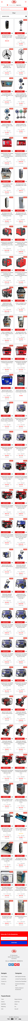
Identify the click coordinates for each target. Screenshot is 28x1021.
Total (2, 999)
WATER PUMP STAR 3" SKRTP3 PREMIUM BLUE (7, 391)
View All (16, 1009)
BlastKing (3, 1006)
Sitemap (3, 983)
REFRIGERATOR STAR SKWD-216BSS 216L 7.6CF (21, 333)
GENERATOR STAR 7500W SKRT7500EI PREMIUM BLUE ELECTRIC (7, 626)
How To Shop (4, 976)
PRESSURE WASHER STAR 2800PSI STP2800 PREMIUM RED (21, 742)
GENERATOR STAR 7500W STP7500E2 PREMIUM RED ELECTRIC (21, 507)
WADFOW (3, 1004)
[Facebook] (9, 964)
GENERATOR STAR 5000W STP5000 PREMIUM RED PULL (7, 363)
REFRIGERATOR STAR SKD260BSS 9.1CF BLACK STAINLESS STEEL (7, 214)
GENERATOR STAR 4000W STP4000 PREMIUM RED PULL (7, 507)
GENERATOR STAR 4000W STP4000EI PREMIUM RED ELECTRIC (7, 536)
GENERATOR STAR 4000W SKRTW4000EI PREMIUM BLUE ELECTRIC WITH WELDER (21, 536)
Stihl (2, 1009)
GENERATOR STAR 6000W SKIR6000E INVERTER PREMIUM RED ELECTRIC (7, 244)
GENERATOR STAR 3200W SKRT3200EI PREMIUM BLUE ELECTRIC (7, 684)
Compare (12, 33)
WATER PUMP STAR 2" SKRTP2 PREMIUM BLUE (7, 565)
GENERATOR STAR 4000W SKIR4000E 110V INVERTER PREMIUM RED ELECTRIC (21, 244)
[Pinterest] (18, 964)
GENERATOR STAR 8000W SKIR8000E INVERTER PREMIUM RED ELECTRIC (21, 155)
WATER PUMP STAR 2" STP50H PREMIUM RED (7, 712)
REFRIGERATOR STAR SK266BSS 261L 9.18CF (7, 36)
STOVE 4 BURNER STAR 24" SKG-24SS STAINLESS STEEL (21, 801)
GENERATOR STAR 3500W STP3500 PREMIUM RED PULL (21, 772)
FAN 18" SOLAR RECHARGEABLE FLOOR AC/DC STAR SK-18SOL (21, 37)
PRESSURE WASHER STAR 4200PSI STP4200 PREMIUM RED (21, 713)
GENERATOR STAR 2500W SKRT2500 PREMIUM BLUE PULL (7, 449)
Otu (15, 1006)
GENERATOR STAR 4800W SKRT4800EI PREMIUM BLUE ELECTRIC (7, 655)
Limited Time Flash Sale (20, 979)
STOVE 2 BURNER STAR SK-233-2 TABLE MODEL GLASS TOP (7, 860)
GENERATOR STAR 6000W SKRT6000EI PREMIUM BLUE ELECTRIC (21, 626)
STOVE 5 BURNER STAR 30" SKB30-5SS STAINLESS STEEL (7, 185)
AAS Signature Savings (20, 976)
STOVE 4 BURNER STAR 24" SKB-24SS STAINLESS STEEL (7, 334)
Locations (3, 979)
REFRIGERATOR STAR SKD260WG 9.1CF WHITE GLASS (21, 214)
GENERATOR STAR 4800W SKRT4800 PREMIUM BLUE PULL (21, 420)
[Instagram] (12, 964)
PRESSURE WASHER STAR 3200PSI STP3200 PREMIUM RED (7, 742)
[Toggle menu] (2, 2)
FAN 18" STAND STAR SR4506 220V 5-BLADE (21, 125)
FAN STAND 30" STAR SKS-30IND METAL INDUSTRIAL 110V (21, 66)
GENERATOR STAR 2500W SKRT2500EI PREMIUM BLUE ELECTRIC (7, 478)
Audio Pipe (17, 1001)
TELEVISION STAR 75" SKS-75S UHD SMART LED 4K (7, 95)
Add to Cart (5, 33)
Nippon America (18, 999)
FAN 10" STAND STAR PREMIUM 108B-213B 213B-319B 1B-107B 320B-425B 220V (21, 96)
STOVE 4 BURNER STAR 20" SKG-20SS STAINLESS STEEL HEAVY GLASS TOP (7, 420)
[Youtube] (15, 964)
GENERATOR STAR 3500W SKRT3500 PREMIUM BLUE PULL (21, 684)
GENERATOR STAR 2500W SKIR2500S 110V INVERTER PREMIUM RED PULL (21, 274)
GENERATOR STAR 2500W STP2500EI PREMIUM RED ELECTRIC (21, 478)
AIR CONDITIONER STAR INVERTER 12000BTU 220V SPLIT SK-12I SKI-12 (7, 889)
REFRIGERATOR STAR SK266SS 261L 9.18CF (7, 917)
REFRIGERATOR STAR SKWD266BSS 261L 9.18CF (21, 859)
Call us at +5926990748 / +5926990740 (14, 961)
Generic (3, 1001)
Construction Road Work (20, 981)
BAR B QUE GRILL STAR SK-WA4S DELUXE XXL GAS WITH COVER (7, 830)
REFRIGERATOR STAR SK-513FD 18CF (21, 917)
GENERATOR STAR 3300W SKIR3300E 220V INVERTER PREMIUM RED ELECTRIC (7, 155)
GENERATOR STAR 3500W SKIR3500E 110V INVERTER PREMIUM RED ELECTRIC (7, 274)
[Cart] (26, 1)
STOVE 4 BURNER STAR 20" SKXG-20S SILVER (7, 800)
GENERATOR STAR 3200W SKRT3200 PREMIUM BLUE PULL (21, 449)
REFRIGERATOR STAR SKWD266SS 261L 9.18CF (21, 184)
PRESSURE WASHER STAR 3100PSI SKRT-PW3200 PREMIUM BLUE (21, 566)
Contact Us (3, 981)
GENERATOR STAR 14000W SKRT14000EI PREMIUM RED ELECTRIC (7, 304)
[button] (26, 16)
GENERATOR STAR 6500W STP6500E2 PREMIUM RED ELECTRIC (21, 363)
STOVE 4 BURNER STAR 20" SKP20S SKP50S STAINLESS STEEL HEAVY (21, 889)
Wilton (16, 1004)
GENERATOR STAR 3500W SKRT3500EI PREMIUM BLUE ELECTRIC (21, 655)
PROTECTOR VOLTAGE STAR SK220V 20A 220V (21, 391)
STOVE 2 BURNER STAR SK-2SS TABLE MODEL (21, 829)
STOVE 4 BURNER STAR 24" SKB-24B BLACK (21, 303)
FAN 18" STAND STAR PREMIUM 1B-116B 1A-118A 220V (7, 126)
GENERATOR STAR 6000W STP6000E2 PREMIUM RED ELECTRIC (7, 772)
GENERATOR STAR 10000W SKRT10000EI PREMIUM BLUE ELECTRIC (21, 596)
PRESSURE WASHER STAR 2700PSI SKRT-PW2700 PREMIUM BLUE (7, 596)
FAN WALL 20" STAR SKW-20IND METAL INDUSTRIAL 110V (7, 66)
